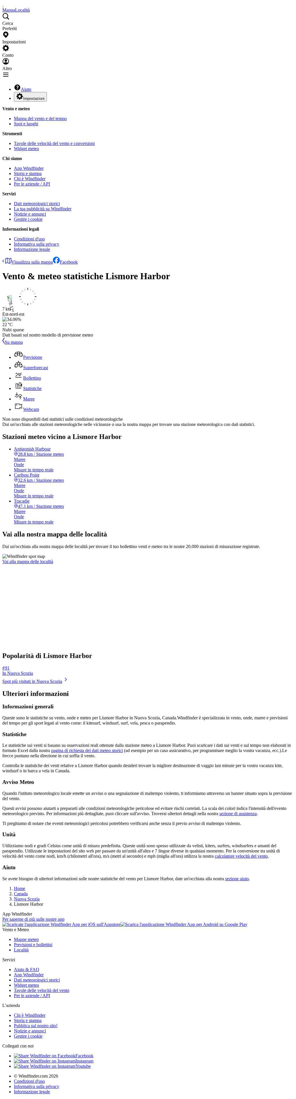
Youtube (83, 1066)
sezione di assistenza (238, 813)
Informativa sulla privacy (36, 244)
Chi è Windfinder (29, 178)
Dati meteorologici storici (37, 203)
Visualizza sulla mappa (32, 262)
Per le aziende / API (32, 183)
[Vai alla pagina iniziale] (2, 4)
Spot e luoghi (26, 123)
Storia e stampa (28, 173)
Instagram (84, 1060)
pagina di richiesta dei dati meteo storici (87, 750)
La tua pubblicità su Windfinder (42, 208)
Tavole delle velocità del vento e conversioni (54, 143)
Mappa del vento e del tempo (40, 118)
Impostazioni (34, 98)
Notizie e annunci (30, 214)
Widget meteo (26, 148)
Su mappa (14, 342)
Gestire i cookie (28, 219)
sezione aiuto (237, 878)
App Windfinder (29, 168)
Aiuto (26, 89)
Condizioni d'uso (29, 238)
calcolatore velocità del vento (241, 856)
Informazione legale (32, 249)
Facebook (69, 262)
